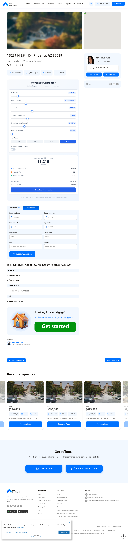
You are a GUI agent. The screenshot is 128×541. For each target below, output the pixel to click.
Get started (118, 4)
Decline (8, 532)
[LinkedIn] (11, 506)
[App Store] (23, 511)
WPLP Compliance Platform (36, 536)
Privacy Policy (106, 526)
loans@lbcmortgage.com (95, 497)
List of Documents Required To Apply (67, 516)
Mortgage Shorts (62, 501)
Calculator (60, 504)
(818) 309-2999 (92, 494)
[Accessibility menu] (123, 536)
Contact (80, 4)
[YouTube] (18, 506)
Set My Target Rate (24, 254)
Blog (58, 494)
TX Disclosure (117, 526)
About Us (27, 4)
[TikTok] (21, 506)
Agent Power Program (44, 501)
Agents (68, 4)
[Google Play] (12, 511)
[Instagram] (8, 506)
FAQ (74, 4)
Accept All (64, 532)
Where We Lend (39, 4)
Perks (58, 507)
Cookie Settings (21, 532)
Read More (20, 527)
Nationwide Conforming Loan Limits (67, 510)
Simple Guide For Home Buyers (66, 513)
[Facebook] (14, 506)
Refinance (31, 208)
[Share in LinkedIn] (114, 84)
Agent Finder (41, 497)
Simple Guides (42, 504)
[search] (91, 4)
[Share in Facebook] (110, 84)
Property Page (25, 424)
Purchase (15, 208)
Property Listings (62, 497)
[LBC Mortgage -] (10, 4)
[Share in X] (117, 84)
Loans (60, 4)
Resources (51, 4)
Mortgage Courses (43, 507)
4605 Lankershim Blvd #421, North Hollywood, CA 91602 (104, 501)
